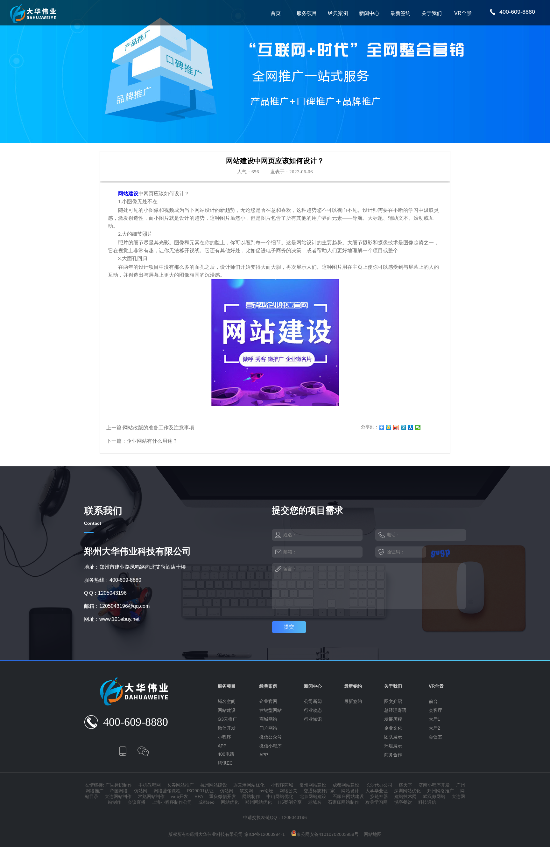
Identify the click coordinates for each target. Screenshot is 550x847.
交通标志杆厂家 (319, 790)
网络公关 (288, 790)
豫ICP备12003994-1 (264, 834)
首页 (276, 13)
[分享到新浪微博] (396, 427)
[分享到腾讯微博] (403, 427)
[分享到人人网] (410, 427)
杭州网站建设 (213, 785)
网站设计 (350, 790)
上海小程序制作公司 (172, 802)
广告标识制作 (118, 785)
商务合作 (393, 754)
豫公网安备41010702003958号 (327, 834)
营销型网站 (270, 710)
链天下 (405, 785)
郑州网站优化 (258, 802)
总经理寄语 (395, 710)
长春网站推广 (180, 785)
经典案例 (338, 13)
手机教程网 (149, 785)
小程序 (224, 736)
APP (222, 745)
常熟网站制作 (151, 796)
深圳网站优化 (407, 790)
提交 (289, 626)
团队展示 (393, 736)
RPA (198, 796)
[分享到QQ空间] (388, 427)
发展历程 (393, 719)
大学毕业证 (376, 790)
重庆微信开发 (222, 796)
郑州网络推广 (440, 790)
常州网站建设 (313, 785)
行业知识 (313, 719)
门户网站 (268, 728)
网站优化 (230, 802)
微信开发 (227, 728)
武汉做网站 (434, 796)
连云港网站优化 (248, 785)
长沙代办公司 (379, 785)
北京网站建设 (313, 796)
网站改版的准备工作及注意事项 (158, 427)
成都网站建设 (346, 785)
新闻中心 (369, 13)
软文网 (246, 790)
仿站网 (140, 790)
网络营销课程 (167, 790)
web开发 (179, 796)
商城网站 (268, 719)
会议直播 (136, 802)
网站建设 (227, 710)
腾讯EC (225, 763)
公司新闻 (313, 701)
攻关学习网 (376, 802)
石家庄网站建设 (348, 796)
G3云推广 (227, 719)
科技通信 (427, 802)
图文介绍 (393, 701)
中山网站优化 (279, 796)
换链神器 (379, 796)
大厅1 (434, 719)
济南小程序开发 (434, 785)
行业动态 (313, 710)
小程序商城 (282, 785)
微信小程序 (270, 745)
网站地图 (373, 834)
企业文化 (393, 728)
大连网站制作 (118, 796)
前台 (433, 701)
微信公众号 (270, 736)
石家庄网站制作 (343, 802)
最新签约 (400, 13)
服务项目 (307, 13)
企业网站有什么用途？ (152, 441)
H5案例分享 (290, 802)
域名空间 (227, 701)
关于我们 (431, 13)
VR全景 (463, 13)
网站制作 (251, 796)
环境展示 (393, 745)
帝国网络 (119, 790)
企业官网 (268, 701)
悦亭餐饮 (403, 802)
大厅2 (434, 728)
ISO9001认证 (200, 790)
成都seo (206, 802)
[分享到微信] (418, 427)
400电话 (226, 754)
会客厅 (435, 710)
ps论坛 (266, 790)
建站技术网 (405, 796)
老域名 (314, 802)
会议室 (435, 736)
